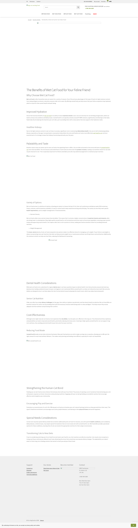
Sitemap (42, 520)
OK (133, 525)
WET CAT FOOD (78, 14)
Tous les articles (36, 19)
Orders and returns (32, 472)
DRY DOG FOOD (45, 14)
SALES (95, 14)
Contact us (29, 468)
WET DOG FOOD (56, 14)
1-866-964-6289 (89, 8)
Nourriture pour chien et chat (51, 468)
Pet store (46, 470)
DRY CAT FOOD (68, 14)
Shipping (29, 470)
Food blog (88, 14)
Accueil (29, 19)
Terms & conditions (32, 474)
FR (27, 1)
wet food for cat (97, 133)
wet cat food (47, 115)
